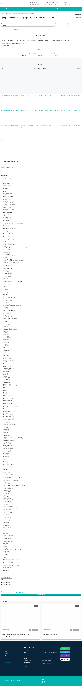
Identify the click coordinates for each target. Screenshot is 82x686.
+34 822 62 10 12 (33, 2)
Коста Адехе (26, 658)
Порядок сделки (9, 655)
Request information (41, 594)
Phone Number (4, 175)
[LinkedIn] (75, 3)
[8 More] (74, 25)
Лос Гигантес (26, 668)
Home (3, 13)
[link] (20, 618)
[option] (42, 177)
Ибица (25, 652)
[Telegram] (78, 3)
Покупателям (9, 8)
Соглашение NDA (9, 662)
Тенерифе (26, 650)
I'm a (2, 579)
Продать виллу (18, 8)
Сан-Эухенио (26, 664)
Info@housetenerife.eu (34, 4)
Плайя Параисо (27, 666)
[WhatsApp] (80, 3)
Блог (58, 8)
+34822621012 (45, 651)
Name (2, 172)
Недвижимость (26, 8)
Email (2, 575)
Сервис (53, 8)
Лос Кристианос (27, 660)
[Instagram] (77, 3)
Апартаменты (8, 13)
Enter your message (5, 582)
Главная (3, 8)
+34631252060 (45, 652)
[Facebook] (73, 3)
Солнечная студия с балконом (50, 634)
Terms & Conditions (20, 592)
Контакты (63, 8)
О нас (6, 653)
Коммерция (34, 8)
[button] (76, 14)
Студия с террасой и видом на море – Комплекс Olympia (15, 634)
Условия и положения (10, 657)
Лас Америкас (27, 662)
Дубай (47, 8)
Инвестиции (42, 8)
